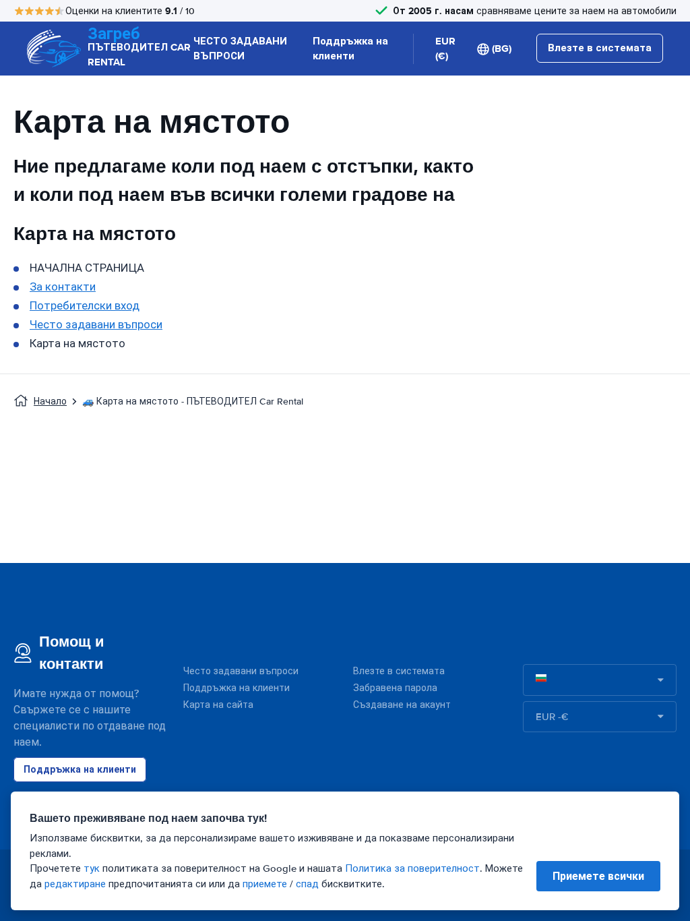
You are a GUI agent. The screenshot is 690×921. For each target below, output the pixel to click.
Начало (50, 401)
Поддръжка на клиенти (350, 49)
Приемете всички (598, 876)
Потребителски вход (84, 306)
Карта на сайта (218, 705)
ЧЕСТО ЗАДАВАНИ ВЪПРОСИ (240, 49)
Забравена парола (395, 688)
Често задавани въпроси (96, 325)
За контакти (63, 287)
